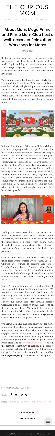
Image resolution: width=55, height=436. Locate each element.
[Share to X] (16, 394)
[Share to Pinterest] (21, 394)
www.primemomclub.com (34, 343)
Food (33, 402)
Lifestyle (47, 402)
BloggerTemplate (43, 434)
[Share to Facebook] (11, 394)
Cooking (25, 402)
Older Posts (27, 418)
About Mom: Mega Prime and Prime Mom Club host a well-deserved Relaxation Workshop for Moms (28, 37)
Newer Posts (28, 413)
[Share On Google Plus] (27, 394)
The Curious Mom (27, 10)
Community (14, 402)
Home (39, 402)
